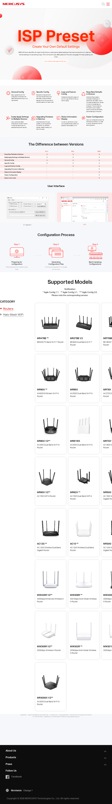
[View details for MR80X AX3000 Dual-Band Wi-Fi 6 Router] (51, 426)
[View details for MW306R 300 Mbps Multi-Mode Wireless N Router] (84, 580)
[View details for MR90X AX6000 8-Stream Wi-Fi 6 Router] (51, 374)
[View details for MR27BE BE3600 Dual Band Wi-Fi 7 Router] (84, 323)
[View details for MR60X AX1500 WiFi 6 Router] (47, 477)
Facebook (16, 776)
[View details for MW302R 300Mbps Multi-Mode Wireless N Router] (84, 631)
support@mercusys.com (73, 716)
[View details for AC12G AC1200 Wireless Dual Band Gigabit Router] (51, 528)
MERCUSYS (14, 4)
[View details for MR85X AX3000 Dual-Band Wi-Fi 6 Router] (84, 374)
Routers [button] (8, 308)
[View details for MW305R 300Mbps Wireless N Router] (49, 631)
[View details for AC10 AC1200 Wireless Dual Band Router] (84, 528)
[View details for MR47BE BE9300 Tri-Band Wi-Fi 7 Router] (50, 323)
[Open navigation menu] (108, 4)
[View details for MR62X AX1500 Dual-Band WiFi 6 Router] (84, 477)
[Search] (103, 4)
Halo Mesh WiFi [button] (13, 314)
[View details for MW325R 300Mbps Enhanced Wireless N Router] (51, 580)
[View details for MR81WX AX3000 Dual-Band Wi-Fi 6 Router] (84, 426)
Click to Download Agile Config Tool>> (56, 61)
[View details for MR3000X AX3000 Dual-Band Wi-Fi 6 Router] (51, 682)
